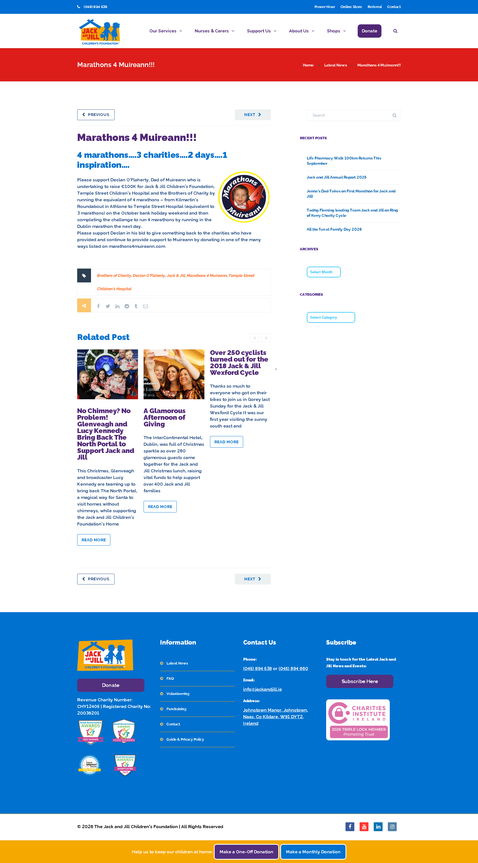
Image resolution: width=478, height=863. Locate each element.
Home (308, 65)
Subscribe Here (360, 681)
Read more (94, 540)
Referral (375, 7)
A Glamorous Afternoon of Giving (165, 417)
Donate (369, 31)
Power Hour (325, 7)
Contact (394, 7)
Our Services (162, 31)
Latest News (335, 65)
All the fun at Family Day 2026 (334, 229)
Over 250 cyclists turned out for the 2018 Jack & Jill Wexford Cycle (239, 363)
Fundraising (176, 709)
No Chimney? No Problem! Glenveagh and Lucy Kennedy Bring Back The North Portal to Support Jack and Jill (105, 434)
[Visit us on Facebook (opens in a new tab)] (349, 826)
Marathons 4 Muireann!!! (137, 137)
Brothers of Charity (114, 275)
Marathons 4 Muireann (206, 275)
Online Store (351, 7)
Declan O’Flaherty (149, 275)
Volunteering (178, 694)
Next (250, 114)
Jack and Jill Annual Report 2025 (337, 177)
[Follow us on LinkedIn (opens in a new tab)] (378, 826)
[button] (397, 32)
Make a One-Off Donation (246, 851)
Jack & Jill (176, 275)
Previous (99, 114)
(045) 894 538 (257, 668)
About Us (299, 31)
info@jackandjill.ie (262, 689)
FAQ (170, 678)
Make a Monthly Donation (313, 851)
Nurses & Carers (212, 31)
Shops (333, 31)
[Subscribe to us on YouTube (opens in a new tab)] (364, 826)
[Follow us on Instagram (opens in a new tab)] (392, 826)
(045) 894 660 (293, 668)
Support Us (259, 31)
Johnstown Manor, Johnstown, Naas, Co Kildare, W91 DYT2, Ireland (275, 716)
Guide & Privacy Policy (185, 739)
